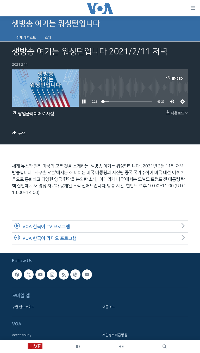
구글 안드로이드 (23, 306)
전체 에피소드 (26, 37)
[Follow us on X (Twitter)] (29, 274)
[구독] (87, 274)
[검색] (164, 346)
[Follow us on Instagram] (52, 274)
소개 (48, 37)
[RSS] (63, 274)
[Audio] (121, 346)
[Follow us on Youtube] (40, 274)
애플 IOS (108, 306)
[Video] (78, 346)
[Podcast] (75, 274)
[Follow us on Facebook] (17, 274)
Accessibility (22, 335)
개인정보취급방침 (114, 335)
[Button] (18, 134)
